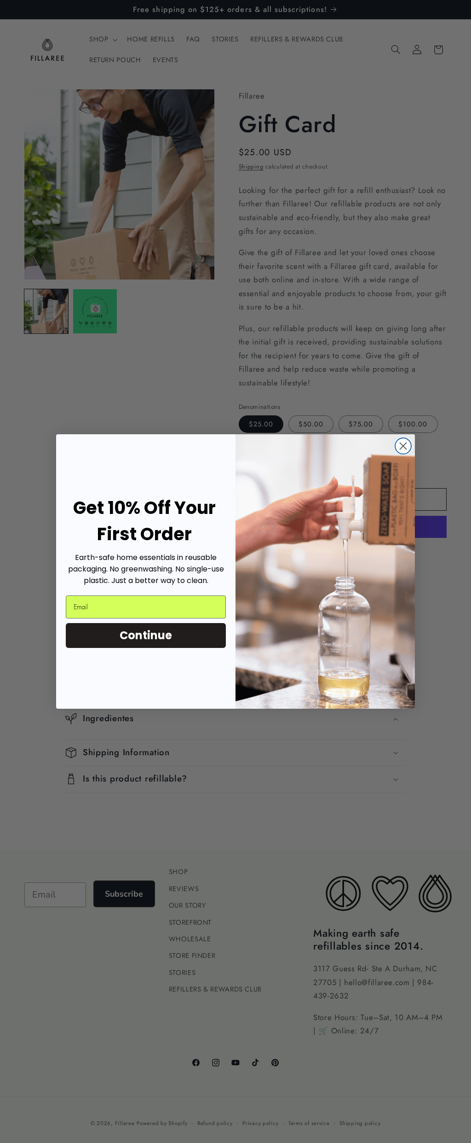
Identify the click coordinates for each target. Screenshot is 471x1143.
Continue (146, 635)
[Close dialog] (403, 446)
